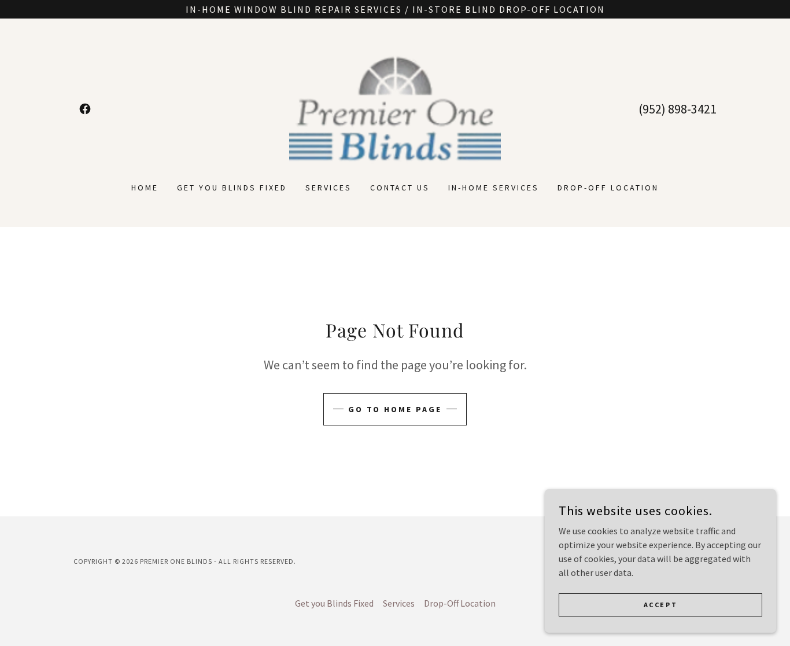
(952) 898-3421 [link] (677, 109)
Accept (660, 604)
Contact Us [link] (400, 187)
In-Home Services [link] (493, 187)
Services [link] (328, 187)
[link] (85, 108)
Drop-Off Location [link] (608, 187)
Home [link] (144, 187)
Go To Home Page (395, 409)
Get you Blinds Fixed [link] (232, 187)
